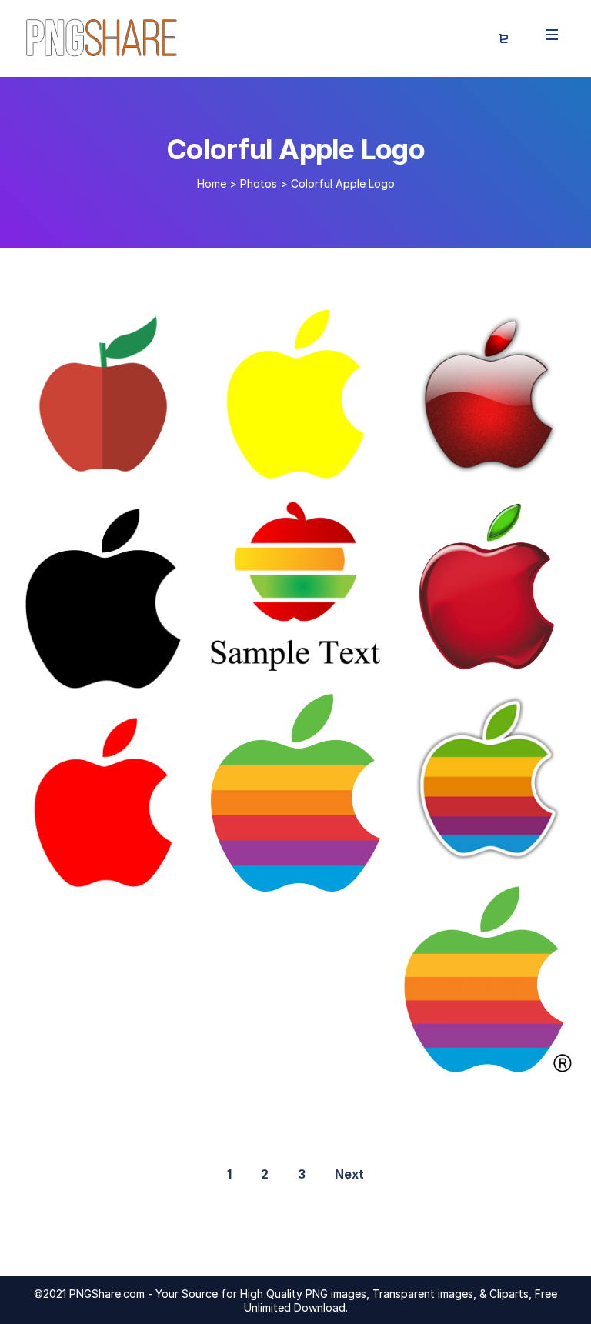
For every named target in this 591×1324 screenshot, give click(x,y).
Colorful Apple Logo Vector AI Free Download (367, 654)
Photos (258, 183)
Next (349, 1174)
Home (211, 183)
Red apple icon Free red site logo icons (162, 871)
